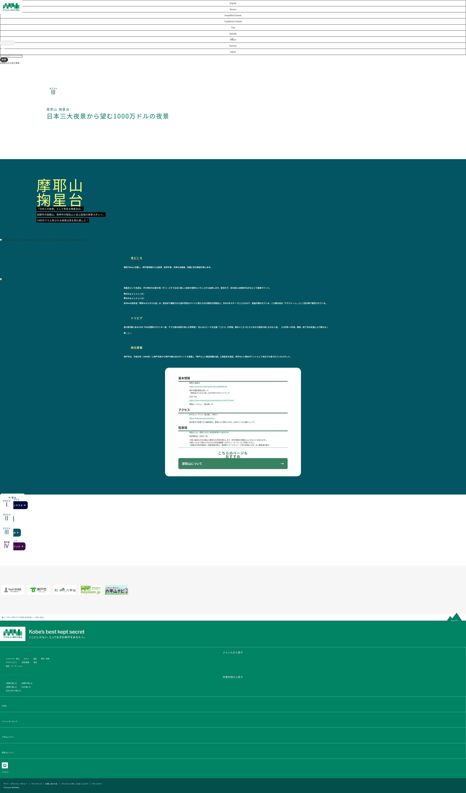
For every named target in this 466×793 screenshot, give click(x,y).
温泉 (35, 658)
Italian (233, 51)
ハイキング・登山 (12, 658)
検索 (4, 60)
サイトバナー (97, 783)
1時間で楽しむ (11, 683)
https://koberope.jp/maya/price (202, 418)
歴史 (35, 662)
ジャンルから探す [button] (9, 14)
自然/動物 (25, 662)
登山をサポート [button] (8, 26)
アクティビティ (11, 662)
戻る (13, 497)
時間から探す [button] (7, 20)
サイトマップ (36, 783)
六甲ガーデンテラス (13, 505)
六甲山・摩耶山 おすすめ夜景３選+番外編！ (19, 617)
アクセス (5, 32)
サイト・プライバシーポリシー (15, 783)
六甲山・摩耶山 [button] (8, 8)
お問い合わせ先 (51, 783)
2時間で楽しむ (27, 683)
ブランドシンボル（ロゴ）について (74, 783)
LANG (7, 43)
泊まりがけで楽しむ (13, 690)
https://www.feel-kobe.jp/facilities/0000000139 (208, 386)
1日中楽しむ (26, 687)
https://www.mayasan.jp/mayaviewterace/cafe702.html (211, 400)
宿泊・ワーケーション (14, 666)
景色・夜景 (45, 658)
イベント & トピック (11, 2)
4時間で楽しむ (11, 687)
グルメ (26, 658)
